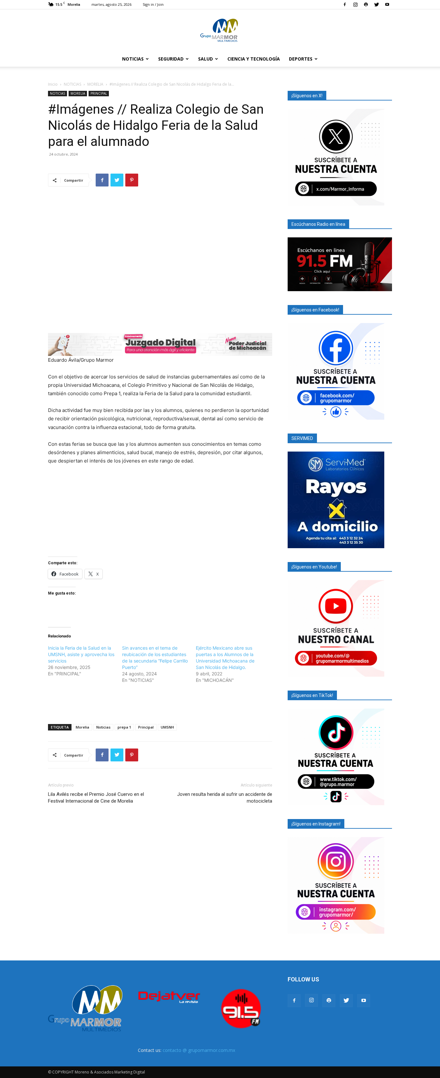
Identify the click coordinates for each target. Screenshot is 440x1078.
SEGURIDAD (171, 59)
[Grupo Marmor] (220, 30)
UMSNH (167, 727)
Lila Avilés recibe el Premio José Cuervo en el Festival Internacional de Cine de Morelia (96, 797)
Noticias (103, 727)
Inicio (53, 84)
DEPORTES (300, 59)
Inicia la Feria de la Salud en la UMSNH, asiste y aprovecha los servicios (81, 654)
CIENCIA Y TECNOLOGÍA (253, 59)
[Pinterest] (131, 180)
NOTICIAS (133, 59)
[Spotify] (366, 4)
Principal (146, 727)
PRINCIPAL (99, 93)
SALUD (205, 59)
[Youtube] (387, 4)
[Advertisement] (160, 702)
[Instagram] (355, 4)
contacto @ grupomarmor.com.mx (199, 1050)
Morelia (82, 727)
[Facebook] (344, 4)
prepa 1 (124, 727)
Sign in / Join (153, 4)
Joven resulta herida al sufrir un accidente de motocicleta (224, 797)
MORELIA (95, 84)
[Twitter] (376, 4)
